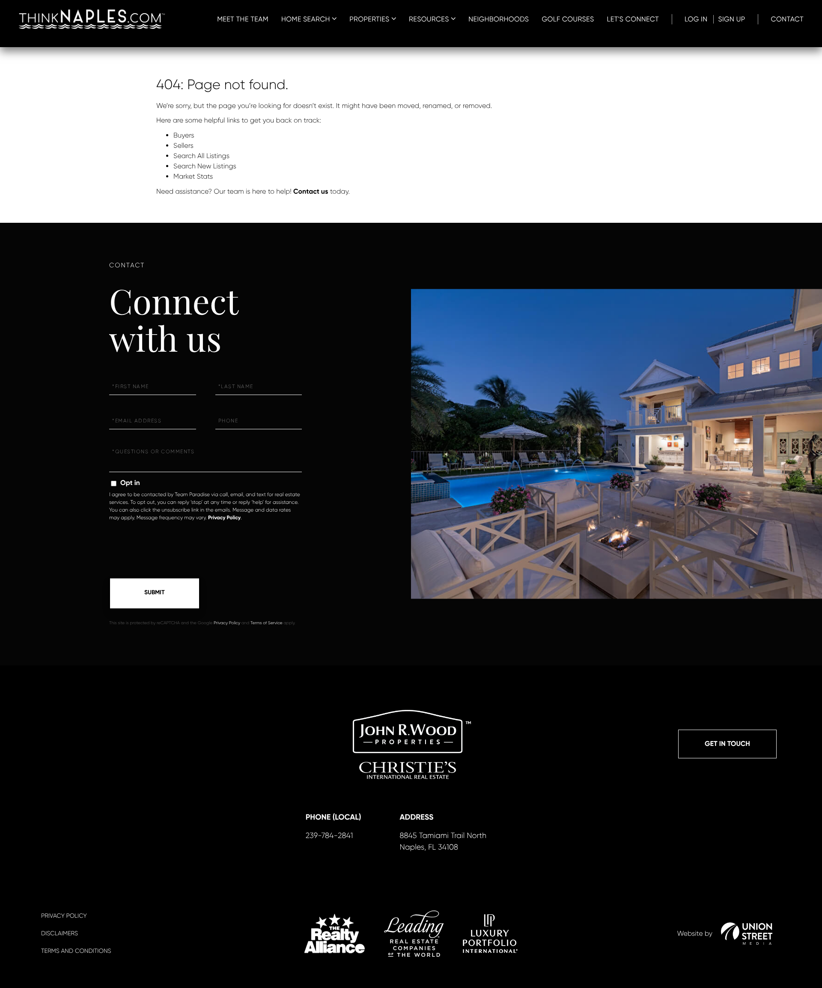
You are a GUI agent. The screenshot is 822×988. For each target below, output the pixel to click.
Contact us (310, 192)
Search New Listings (204, 166)
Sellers (183, 145)
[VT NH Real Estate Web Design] (746, 933)
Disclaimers (59, 933)
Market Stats (193, 176)
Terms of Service (266, 623)
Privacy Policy (224, 518)
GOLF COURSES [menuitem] (568, 19)
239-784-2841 (329, 836)
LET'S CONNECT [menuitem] (633, 19)
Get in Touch (727, 744)
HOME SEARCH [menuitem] (305, 19)
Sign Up (731, 19)
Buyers (183, 135)
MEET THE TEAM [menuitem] (242, 19)
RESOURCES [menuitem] (429, 19)
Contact (787, 19)
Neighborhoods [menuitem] (498, 19)
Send (154, 593)
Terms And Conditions (76, 951)
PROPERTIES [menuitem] (369, 19)
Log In (696, 19)
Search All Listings (201, 156)
